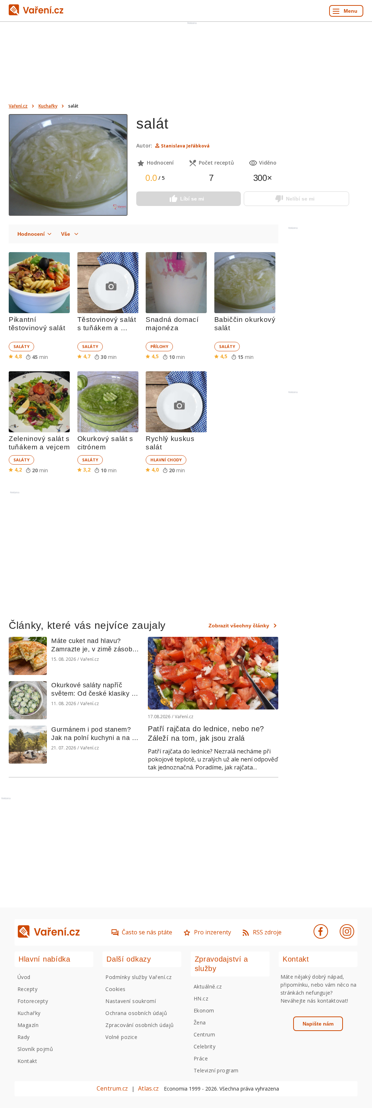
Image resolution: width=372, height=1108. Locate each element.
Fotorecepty (32, 1001)
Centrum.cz (112, 1088)
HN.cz (201, 998)
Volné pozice (121, 1037)
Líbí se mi (192, 199)
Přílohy (159, 346)
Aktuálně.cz (208, 986)
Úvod (24, 977)
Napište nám (318, 1024)
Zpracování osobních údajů (139, 1025)
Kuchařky (48, 106)
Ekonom (204, 1010)
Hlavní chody (166, 459)
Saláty (21, 346)
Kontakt (27, 1061)
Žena (200, 1022)
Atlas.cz (148, 1088)
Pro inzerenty (212, 932)
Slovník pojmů (35, 1049)
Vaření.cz (18, 106)
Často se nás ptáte (147, 932)
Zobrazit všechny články (239, 625)
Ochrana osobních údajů (136, 1013)
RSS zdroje (267, 932)
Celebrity (204, 1046)
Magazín (28, 1025)
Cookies (115, 989)
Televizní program (216, 1070)
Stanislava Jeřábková (185, 146)
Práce (201, 1058)
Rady (23, 1037)
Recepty (27, 989)
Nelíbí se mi (300, 199)
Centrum (204, 1034)
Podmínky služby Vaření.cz (138, 977)
